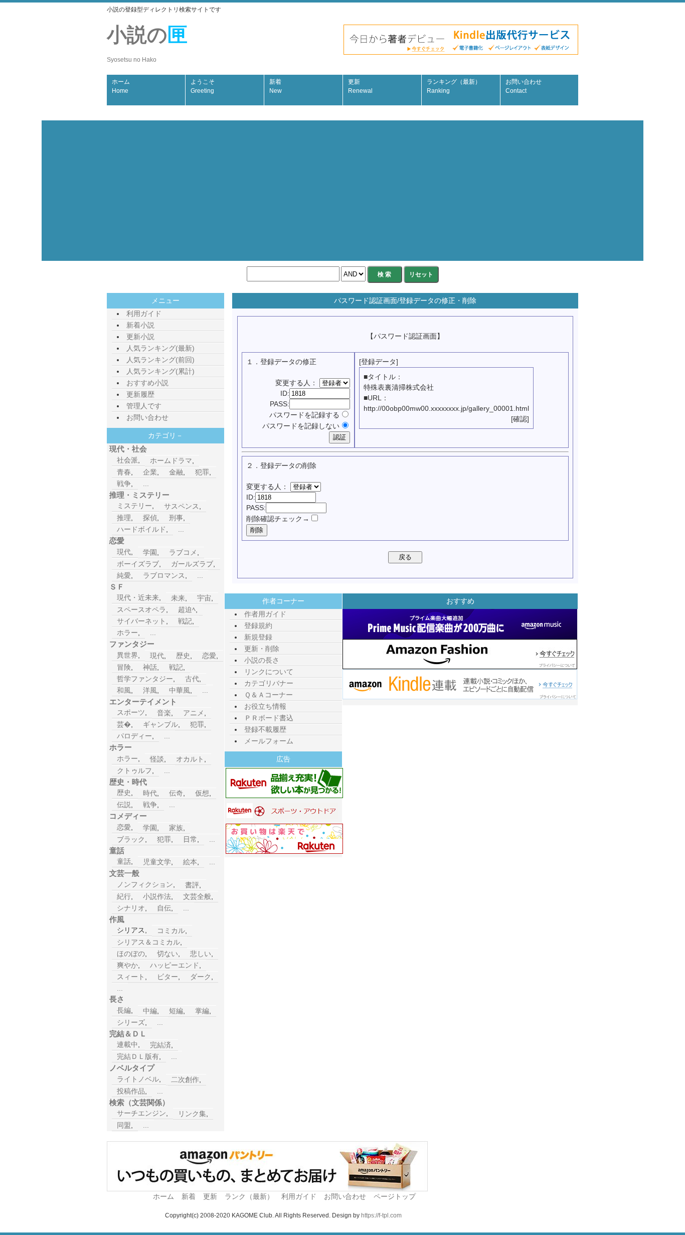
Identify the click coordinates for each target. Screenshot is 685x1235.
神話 (150, 667)
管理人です (143, 406)
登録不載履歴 (265, 729)
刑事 (176, 518)
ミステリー (134, 506)
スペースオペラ (141, 609)
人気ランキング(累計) (160, 371)
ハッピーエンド (174, 965)
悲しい (200, 954)
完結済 (160, 1045)
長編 (124, 1010)
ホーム (121, 86)
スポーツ (131, 712)
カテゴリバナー (268, 683)
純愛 (124, 575)
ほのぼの (131, 954)
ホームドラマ (171, 460)
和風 (124, 690)
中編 (150, 1011)
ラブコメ (183, 552)
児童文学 (157, 862)
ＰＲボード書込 (268, 718)
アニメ (193, 713)
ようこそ (203, 86)
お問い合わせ (523, 86)
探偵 (150, 518)
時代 (150, 793)
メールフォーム (268, 741)
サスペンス (181, 506)
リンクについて (268, 672)
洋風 (150, 690)
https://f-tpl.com (381, 1215)
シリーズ (131, 1022)
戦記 (185, 621)
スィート (131, 977)
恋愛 (209, 656)
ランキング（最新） (454, 86)
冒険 (124, 667)
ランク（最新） (249, 1196)
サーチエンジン (141, 1113)
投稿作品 (131, 1091)
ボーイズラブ (138, 564)
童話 (124, 861)
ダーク (200, 977)
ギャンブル (160, 724)
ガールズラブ (192, 564)
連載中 (127, 1044)
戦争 (124, 484)
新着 (275, 86)
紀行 (124, 896)
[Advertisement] (342, 190)
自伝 (164, 908)
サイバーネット (141, 621)
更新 (360, 86)
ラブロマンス (164, 575)
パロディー (134, 736)
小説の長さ (261, 660)
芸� (124, 724)
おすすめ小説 (147, 383)
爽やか (127, 965)
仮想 (202, 793)
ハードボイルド (141, 529)
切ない (167, 954)
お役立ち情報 (265, 706)
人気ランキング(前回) (160, 360)
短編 (176, 1011)
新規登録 (258, 637)
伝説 (124, 805)
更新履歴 (140, 394)
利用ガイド (143, 314)
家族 (176, 828)
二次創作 (185, 1079)
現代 (124, 552)
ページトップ (395, 1196)
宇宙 (204, 598)
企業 (150, 472)
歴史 (183, 656)
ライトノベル (138, 1079)
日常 (190, 839)
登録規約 (258, 626)
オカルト (190, 759)
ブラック (131, 839)
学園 (150, 552)
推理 (124, 518)
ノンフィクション (145, 884)
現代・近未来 (138, 597)
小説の (147, 43)
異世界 (127, 655)
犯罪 (202, 472)
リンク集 (192, 1114)
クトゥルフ (134, 770)
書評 (192, 885)
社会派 (127, 460)
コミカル (171, 931)
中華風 (179, 690)
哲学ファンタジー (145, 679)
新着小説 (140, 325)
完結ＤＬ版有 (138, 1056)
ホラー (127, 633)
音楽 (164, 713)
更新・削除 (261, 649)
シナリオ (131, 908)
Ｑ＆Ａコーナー (268, 695)
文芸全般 (197, 896)
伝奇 (176, 793)
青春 (124, 472)
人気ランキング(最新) (160, 348)
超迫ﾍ (187, 609)
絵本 (190, 862)
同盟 (124, 1125)
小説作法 (157, 896)
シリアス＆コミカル (148, 942)
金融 (176, 472)
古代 (192, 679)
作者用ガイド (265, 614)
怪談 (157, 759)
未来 (178, 598)
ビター (167, 977)
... (146, 484)
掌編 (202, 1011)
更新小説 (140, 337)
